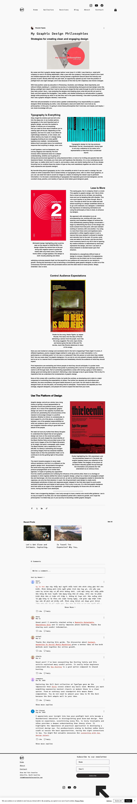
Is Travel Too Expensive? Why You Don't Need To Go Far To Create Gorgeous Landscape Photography (68, 545)
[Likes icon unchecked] (37, 611)
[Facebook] (102, 5)
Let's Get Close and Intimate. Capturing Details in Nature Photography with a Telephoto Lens (36, 545)
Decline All (118, 801)
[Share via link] (47, 508)
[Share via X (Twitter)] (37, 508)
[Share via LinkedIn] (42, 508)
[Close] (134, 800)
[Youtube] (96, 5)
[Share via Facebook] (32, 508)
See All (110, 521)
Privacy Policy (79, 801)
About (22, 765)
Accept (128, 801)
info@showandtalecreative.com (31, 777)
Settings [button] (109, 801)
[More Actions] (104, 582)
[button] (115, 9)
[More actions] (104, 28)
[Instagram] (91, 5)
